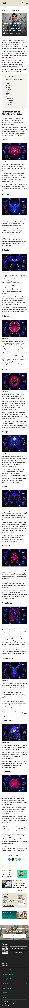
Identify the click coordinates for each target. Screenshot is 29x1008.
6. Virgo (8, 93)
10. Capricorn (9, 100)
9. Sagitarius (9, 98)
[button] (18, 952)
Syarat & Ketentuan (5, 1001)
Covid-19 (10, 48)
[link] (8, 905)
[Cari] (22, 3)
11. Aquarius (9, 102)
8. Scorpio (8, 97)
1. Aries (8, 83)
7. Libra (8, 95)
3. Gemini (8, 87)
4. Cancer (8, 89)
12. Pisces (8, 104)
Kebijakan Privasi (14, 1001)
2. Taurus (8, 85)
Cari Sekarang (14, 936)
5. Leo (7, 91)
